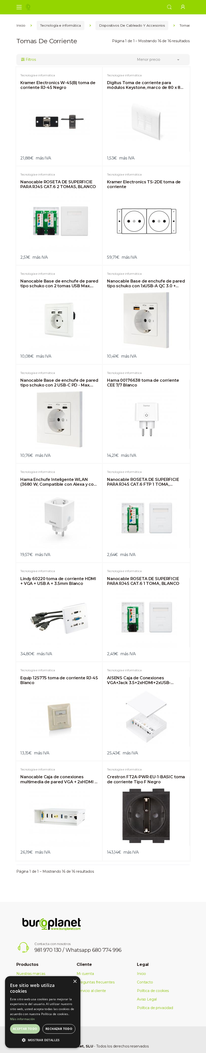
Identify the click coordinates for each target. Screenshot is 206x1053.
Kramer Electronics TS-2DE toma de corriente (144, 184)
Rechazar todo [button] (58, 1029)
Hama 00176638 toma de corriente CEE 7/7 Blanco (143, 382)
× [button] (75, 981)
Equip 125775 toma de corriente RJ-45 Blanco (59, 680)
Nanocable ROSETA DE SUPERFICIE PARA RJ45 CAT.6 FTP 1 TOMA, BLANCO (143, 482)
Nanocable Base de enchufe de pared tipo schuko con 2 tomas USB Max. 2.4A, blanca (59, 283)
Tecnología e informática (60, 25)
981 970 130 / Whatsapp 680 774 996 (78, 950)
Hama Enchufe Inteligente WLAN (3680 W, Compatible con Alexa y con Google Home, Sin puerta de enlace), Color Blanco (58, 482)
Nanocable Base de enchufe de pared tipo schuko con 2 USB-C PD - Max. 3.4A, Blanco (59, 382)
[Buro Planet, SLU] (41, 7)
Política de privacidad (155, 1008)
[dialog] (42, 1012)
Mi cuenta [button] (85, 973)
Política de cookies (153, 990)
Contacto (145, 982)
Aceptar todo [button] (25, 1029)
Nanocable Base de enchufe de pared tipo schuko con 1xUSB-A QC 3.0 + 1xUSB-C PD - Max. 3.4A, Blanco (146, 283)
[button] (169, 6)
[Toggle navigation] (18, 7)
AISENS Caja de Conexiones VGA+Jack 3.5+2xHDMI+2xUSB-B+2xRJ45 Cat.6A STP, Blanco (139, 680)
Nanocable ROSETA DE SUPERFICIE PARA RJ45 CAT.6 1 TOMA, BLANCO (143, 581)
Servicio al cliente (91, 990)
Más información (22, 1019)
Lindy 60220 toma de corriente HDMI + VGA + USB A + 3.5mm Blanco (58, 581)
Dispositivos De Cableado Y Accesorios (132, 25)
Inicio (20, 25)
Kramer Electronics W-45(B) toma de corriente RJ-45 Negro (57, 85)
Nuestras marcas (30, 973)
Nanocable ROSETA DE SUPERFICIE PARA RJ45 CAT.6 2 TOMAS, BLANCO (58, 184)
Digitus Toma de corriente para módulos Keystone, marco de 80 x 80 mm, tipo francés (145, 85)
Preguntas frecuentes (96, 982)
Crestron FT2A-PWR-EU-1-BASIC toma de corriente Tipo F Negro (146, 779)
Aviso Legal (147, 999)
